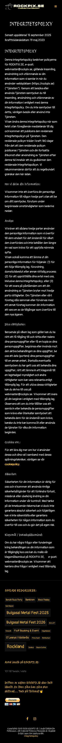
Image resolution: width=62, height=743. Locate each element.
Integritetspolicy (31, 736)
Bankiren (30, 599)
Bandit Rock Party (14, 599)
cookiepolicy (12, 464)
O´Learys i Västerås (17, 637)
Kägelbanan (46, 631)
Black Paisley (43, 599)
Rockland (15, 646)
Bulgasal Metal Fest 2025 (28, 612)
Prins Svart (36, 638)
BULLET (52, 623)
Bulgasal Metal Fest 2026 (25, 622)
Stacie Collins (41, 647)
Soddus (31, 647)
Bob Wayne (9, 606)
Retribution (46, 638)
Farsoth (8, 631)
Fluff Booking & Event (26, 630)
